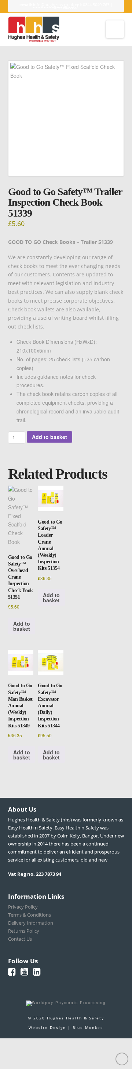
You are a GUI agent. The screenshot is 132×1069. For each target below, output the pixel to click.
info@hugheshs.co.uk (53, 4)
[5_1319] (66, 118)
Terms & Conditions (29, 914)
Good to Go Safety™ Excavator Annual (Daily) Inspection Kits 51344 (50, 705)
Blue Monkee (88, 1027)
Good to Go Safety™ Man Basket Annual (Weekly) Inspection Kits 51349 (20, 705)
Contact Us (20, 939)
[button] (115, 29)
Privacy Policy (23, 906)
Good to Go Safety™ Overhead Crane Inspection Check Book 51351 (20, 577)
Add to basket (49, 436)
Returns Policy (23, 931)
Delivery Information (30, 923)
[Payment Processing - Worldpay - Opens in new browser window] (66, 1003)
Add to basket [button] (21, 626)
